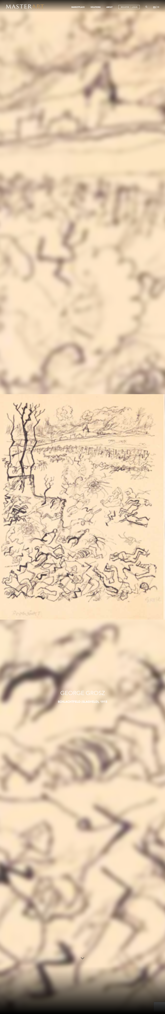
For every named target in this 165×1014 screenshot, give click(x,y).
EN (154, 7)
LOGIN (134, 7)
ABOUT (109, 7)
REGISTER (125, 7)
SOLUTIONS (96, 7)
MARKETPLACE (78, 7)
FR (158, 7)
